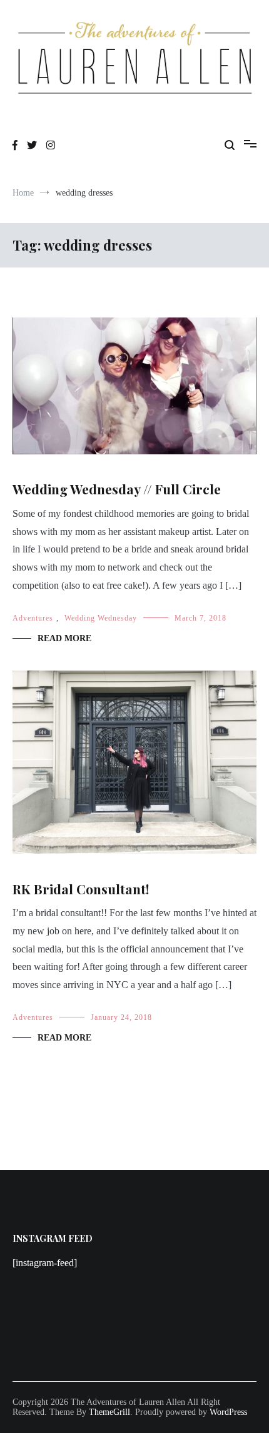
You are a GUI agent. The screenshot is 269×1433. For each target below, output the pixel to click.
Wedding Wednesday (100, 618)
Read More (64, 638)
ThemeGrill (109, 1412)
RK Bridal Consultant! (81, 888)
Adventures (33, 618)
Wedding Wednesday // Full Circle (117, 488)
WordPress (228, 1412)
